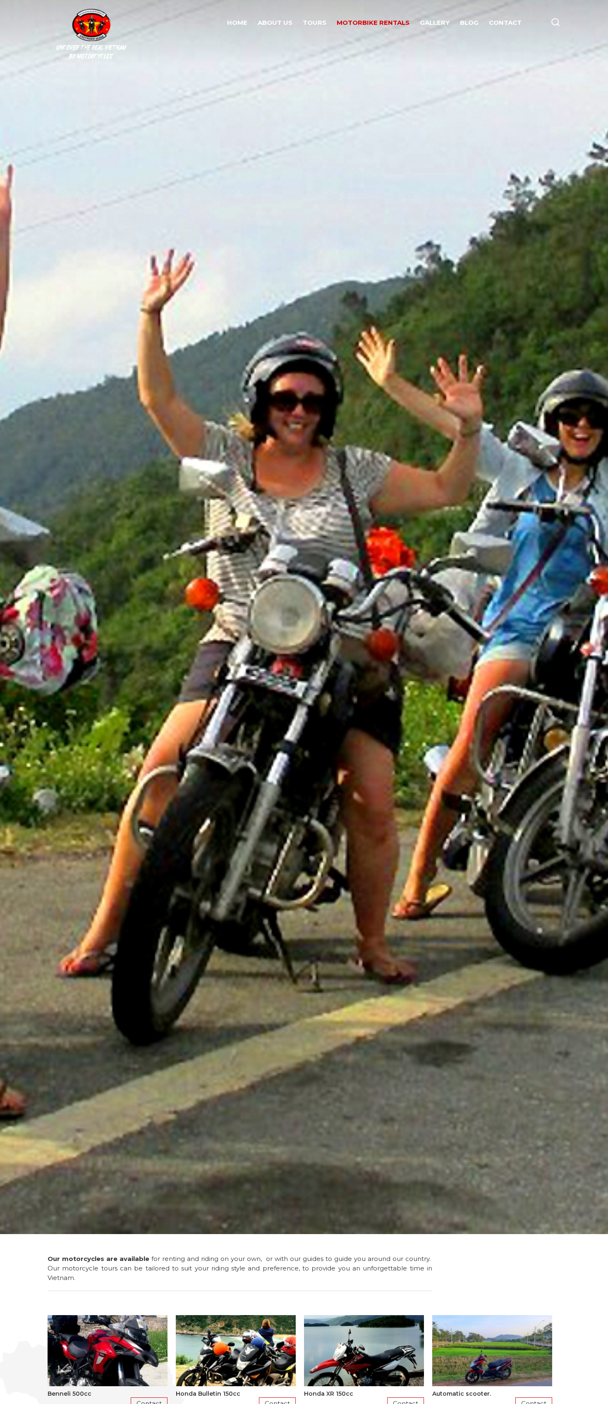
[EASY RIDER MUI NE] (91, 24)
